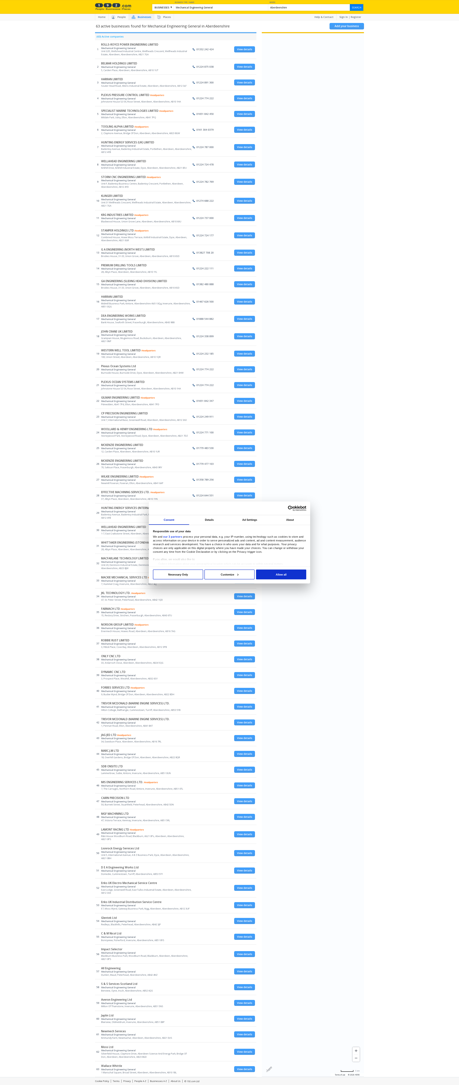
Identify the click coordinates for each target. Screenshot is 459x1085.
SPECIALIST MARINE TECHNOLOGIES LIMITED (129, 111)
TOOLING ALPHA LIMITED (117, 126)
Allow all (281, 574)
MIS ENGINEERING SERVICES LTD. (122, 782)
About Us (176, 1081)
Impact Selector (111, 949)
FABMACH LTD (110, 609)
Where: (272, 2)
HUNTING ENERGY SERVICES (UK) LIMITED (127, 142)
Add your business (347, 26)
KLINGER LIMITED (112, 196)
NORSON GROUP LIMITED (117, 624)
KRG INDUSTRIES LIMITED (117, 215)
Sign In (343, 17)
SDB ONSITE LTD (112, 766)
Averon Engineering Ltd (116, 1000)
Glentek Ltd (109, 918)
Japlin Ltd (107, 1015)
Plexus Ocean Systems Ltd (118, 366)
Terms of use (340, 1075)
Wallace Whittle (111, 1066)
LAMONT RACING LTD (115, 829)
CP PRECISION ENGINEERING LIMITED (124, 413)
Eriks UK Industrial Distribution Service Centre (131, 902)
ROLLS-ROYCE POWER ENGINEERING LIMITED (129, 44)
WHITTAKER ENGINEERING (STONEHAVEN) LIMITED (133, 542)
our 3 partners (172, 536)
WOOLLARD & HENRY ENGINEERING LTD (126, 429)
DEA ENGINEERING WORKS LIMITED (123, 316)
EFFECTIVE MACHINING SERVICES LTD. (125, 492)
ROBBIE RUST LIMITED (115, 640)
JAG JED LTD (108, 735)
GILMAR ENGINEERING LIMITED (120, 397)
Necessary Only (178, 574)
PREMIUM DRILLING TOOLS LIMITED (124, 265)
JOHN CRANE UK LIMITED (117, 331)
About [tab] (290, 519)
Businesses (144, 17)
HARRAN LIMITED (112, 79)
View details (244, 49)
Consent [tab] (169, 519)
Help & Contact (323, 17)
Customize (227, 574)
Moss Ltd (107, 1047)
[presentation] (109, 37)
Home (101, 17)
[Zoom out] (356, 1058)
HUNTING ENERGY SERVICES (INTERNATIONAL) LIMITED (136, 508)
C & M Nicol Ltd (111, 933)
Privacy (127, 1081)
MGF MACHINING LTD (115, 814)
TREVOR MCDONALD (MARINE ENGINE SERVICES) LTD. (135, 703)
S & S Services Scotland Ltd (119, 984)
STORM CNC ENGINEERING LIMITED (123, 177)
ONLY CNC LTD (110, 656)
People (121, 17)
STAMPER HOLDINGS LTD (117, 230)
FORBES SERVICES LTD (115, 687)
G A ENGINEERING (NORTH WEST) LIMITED (128, 249)
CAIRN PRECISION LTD (115, 798)
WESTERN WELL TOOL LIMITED (121, 350)
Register (356, 17)
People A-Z (140, 1081)
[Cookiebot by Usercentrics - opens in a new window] (290, 508)
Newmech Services (113, 1031)
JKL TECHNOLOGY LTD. (116, 593)
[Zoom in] (356, 1050)
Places (167, 17)
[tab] (109, 37)
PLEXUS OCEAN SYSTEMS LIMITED (123, 382)
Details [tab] (209, 519)
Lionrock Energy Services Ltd (120, 848)
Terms (116, 1081)
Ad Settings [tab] (249, 519)
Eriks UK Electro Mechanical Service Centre (129, 883)
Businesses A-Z (158, 1081)
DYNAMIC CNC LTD (113, 672)
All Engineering (111, 968)
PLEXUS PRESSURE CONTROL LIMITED (125, 95)
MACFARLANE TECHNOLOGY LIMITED (125, 558)
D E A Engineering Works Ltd (120, 867)
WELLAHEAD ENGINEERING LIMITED (123, 161)
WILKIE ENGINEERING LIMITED (120, 476)
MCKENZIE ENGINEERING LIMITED (122, 445)
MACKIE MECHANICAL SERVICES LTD (124, 577)
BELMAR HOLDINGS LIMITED (119, 63)
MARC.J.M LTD (110, 751)
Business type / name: (185, 2)
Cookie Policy (102, 1081)
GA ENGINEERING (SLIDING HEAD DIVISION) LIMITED (134, 281)
